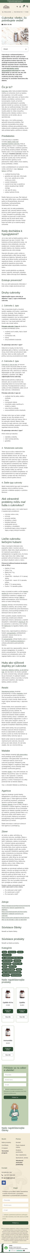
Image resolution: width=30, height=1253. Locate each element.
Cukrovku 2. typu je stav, (9, 364)
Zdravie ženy (6, 975)
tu (21, 745)
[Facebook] (4, 1183)
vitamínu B (21, 622)
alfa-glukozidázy (22, 754)
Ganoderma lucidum (8, 691)
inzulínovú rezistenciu (17, 641)
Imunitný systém (7, 955)
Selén (21, 597)
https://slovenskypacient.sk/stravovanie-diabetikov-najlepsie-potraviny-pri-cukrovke (14, 913)
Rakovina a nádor (17, 963)
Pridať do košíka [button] (8, 1011)
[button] (17, 6)
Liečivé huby (17, 960)
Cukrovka (5, 91)
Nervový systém (7, 963)
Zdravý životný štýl (16, 975)
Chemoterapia (12, 952)
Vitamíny (19, 969)
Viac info (7, 1017)
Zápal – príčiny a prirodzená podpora (12, 972)
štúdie (10, 771)
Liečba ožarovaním (7, 960)
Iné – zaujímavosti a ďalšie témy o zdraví (12, 957)
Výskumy (4, 605)
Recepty (5, 966)
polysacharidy (11, 633)
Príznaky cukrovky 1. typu (10, 326)
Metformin (7, 626)
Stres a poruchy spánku (8, 969)
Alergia (4, 952)
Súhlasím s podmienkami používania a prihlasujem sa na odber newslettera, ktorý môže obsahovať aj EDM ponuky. (15, 1091)
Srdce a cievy (12, 966)
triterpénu (20, 693)
